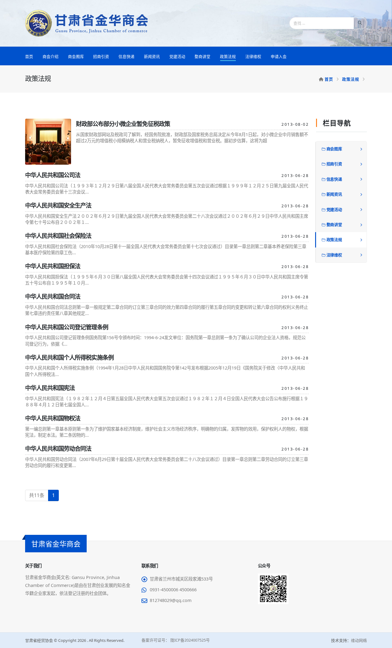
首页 (29, 56)
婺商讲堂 (202, 56)
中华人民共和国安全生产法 (58, 205)
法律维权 (253, 56)
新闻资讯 (152, 56)
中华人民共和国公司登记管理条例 (66, 327)
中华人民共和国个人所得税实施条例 (69, 357)
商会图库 (76, 56)
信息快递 (126, 56)
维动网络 (359, 640)
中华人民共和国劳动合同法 (58, 448)
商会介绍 (50, 56)
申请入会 (279, 56)
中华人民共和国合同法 (52, 296)
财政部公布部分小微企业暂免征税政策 (123, 124)
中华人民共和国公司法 (52, 175)
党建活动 (177, 56)
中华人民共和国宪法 (50, 388)
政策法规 (228, 56)
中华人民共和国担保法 (52, 266)
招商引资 (101, 56)
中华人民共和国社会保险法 (58, 236)
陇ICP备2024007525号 (189, 640)
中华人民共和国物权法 (52, 418)
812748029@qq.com (170, 600)
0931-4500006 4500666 (173, 589)
